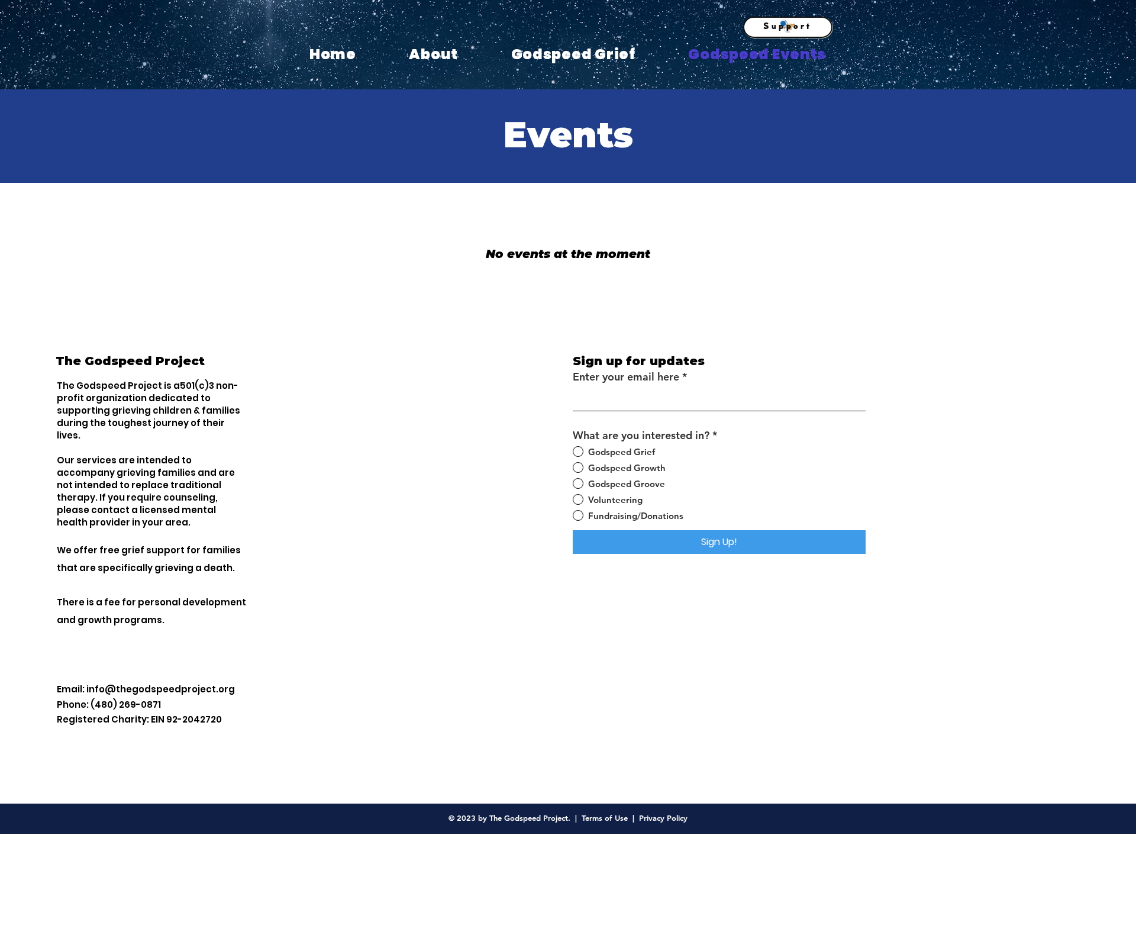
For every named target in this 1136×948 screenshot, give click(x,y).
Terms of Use (605, 818)
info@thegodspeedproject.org (160, 689)
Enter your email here (626, 377)
